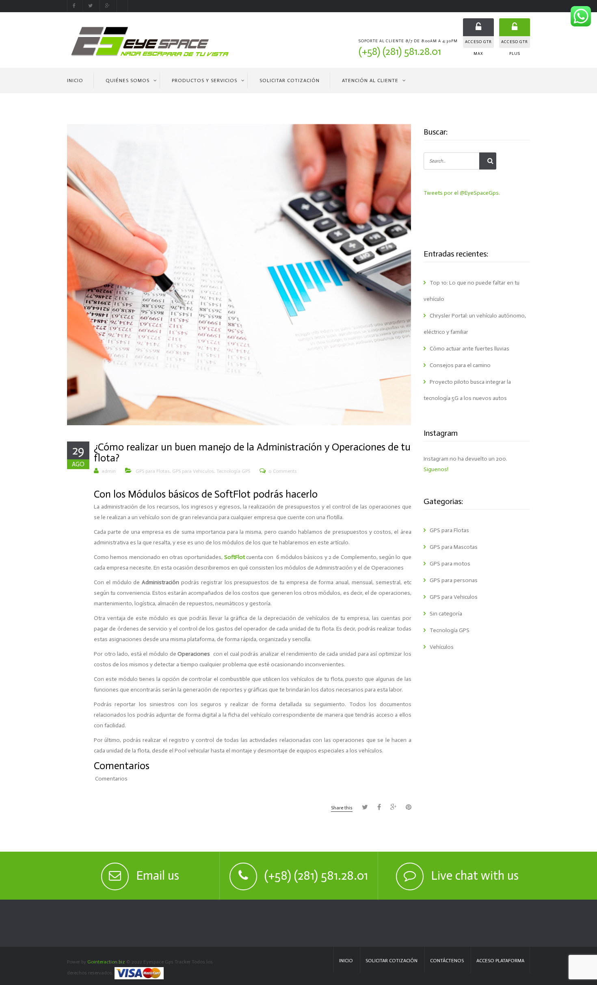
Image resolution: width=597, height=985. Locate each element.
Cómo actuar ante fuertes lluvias (469, 348)
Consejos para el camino (460, 365)
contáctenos (447, 960)
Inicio (75, 80)
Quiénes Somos (127, 80)
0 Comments (282, 471)
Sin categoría (446, 613)
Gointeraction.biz (106, 962)
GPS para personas (454, 580)
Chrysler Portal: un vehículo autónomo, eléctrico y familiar (475, 323)
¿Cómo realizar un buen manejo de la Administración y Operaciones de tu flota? (252, 453)
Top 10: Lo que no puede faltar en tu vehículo (471, 290)
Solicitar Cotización (290, 80)
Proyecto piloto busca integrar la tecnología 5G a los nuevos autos (467, 390)
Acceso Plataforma (500, 960)
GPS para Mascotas (454, 547)
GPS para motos (450, 563)
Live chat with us (475, 875)
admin (109, 471)
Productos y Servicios (204, 80)
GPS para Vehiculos (193, 471)
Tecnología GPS (233, 471)
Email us (157, 875)
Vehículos (442, 647)
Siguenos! (436, 469)
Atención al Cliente (370, 80)
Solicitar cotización (391, 960)
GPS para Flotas (153, 471)
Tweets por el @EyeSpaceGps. (462, 192)
